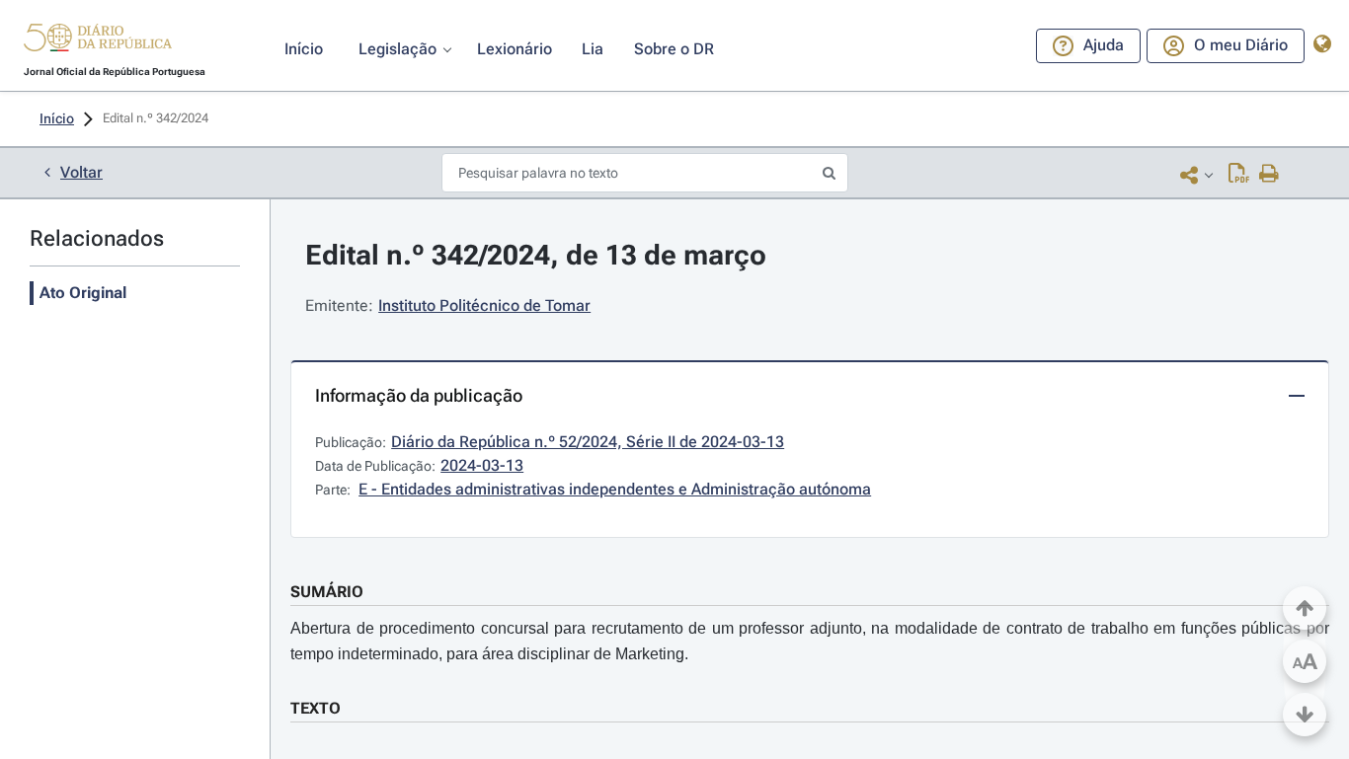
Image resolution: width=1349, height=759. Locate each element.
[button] (98, 40)
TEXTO (315, 708)
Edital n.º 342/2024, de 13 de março (535, 255)
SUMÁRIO (326, 591)
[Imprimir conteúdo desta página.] (1269, 175)
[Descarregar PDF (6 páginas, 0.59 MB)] (1239, 175)
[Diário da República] (98, 42)
